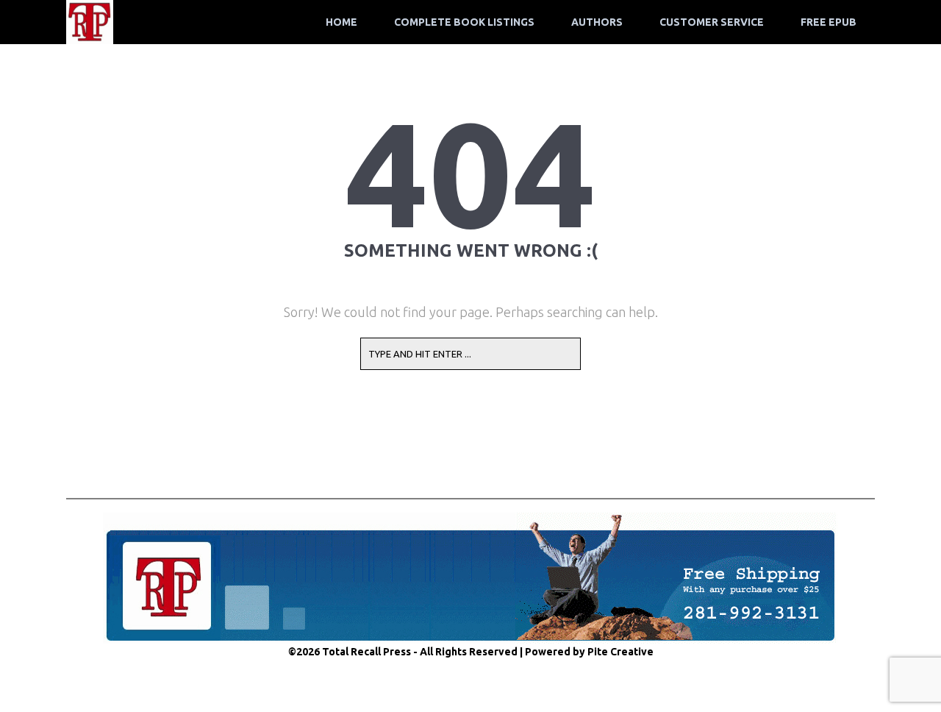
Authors (597, 22)
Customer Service (711, 22)
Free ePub (828, 22)
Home (341, 22)
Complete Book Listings (464, 22)
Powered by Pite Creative (589, 652)
